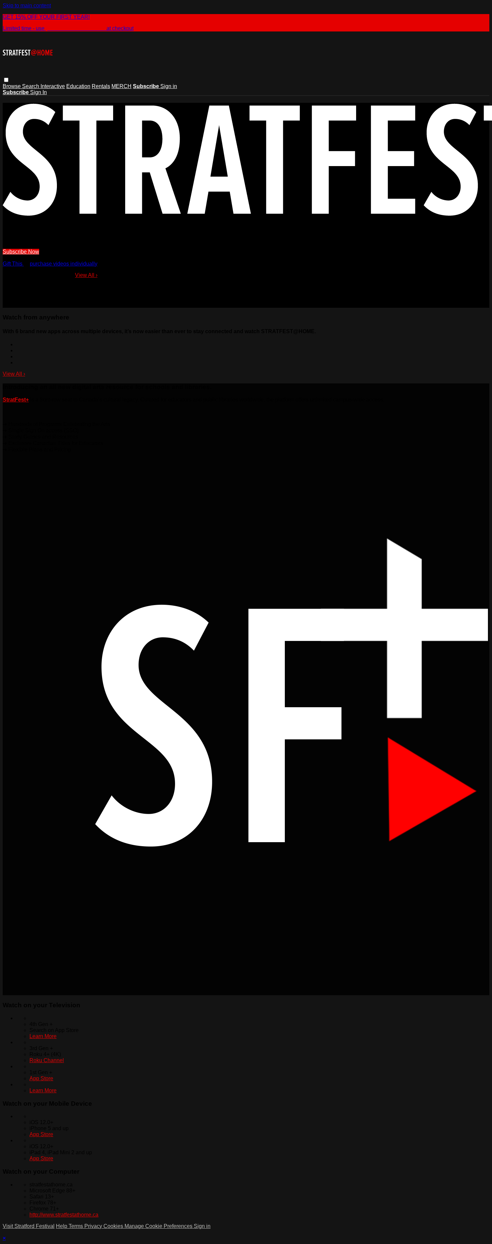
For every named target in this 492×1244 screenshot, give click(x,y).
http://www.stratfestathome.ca (63, 1215)
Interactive (52, 86)
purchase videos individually (63, 264)
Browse (12, 86)
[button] (6, 80)
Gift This (13, 264)
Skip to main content (27, 5)
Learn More (43, 1036)
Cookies (114, 1226)
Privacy (93, 1226)
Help (62, 1226)
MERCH (121, 86)
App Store (41, 1078)
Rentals (101, 86)
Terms (76, 1226)
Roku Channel (46, 1060)
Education (78, 86)
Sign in (168, 86)
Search (31, 86)
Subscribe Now (21, 251)
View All (86, 275)
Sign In (38, 92)
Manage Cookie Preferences (159, 1226)
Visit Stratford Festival (29, 1226)
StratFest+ (16, 400)
